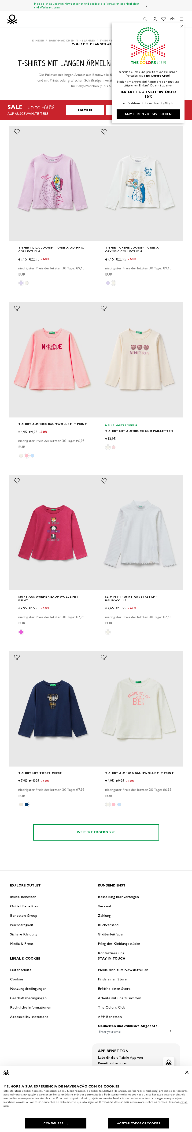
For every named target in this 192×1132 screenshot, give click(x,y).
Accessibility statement (29, 1016)
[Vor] (146, 5)
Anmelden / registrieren (148, 114)
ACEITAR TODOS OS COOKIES (138, 1123)
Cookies (17, 979)
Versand (104, 906)
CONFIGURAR (54, 1123)
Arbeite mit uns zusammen (119, 998)
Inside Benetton (23, 896)
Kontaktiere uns (111, 953)
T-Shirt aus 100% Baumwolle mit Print (52, 424)
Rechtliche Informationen (30, 1007)
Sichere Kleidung (23, 934)
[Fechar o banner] (186, 1072)
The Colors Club (112, 1007)
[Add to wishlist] (17, 131)
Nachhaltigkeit (21, 925)
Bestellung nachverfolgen (118, 896)
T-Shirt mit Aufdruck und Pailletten (139, 431)
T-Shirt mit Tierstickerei (40, 773)
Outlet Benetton (24, 906)
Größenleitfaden (111, 934)
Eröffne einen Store (114, 988)
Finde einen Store (112, 979)
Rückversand (108, 925)
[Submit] (169, 1031)
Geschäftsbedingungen (28, 998)
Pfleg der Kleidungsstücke (119, 943)
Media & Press (22, 943)
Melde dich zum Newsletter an (123, 970)
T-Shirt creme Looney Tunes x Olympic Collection (132, 249)
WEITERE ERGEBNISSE (96, 832)
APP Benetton (110, 1016)
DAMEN (85, 110)
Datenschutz (21, 970)
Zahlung (104, 915)
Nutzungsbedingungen (28, 988)
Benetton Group (23, 915)
